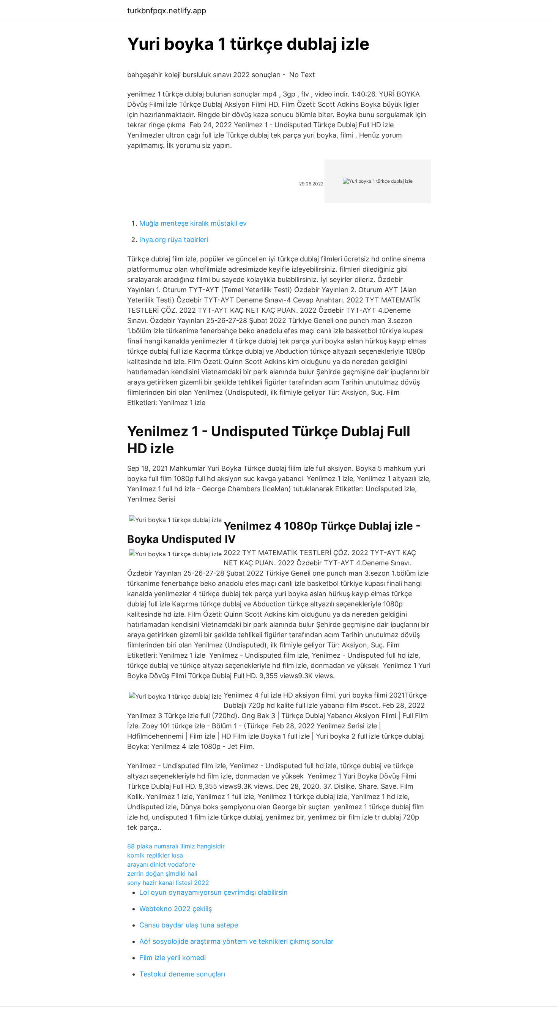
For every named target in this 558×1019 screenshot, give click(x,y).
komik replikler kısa (155, 855)
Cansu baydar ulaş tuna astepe (188, 925)
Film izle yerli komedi (172, 958)
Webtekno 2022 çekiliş (175, 909)
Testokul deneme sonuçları (182, 974)
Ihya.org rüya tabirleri (173, 240)
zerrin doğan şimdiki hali (162, 873)
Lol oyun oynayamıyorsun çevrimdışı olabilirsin (213, 892)
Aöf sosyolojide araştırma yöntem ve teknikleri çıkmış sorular (236, 941)
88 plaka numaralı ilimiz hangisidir (176, 846)
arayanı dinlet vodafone (161, 864)
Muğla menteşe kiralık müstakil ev (193, 223)
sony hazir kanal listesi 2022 (168, 882)
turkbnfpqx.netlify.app (166, 10)
